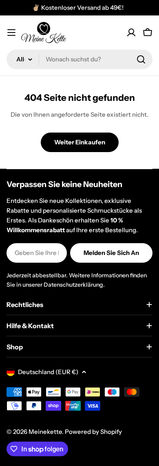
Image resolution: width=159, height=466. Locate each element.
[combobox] (79, 59)
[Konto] (131, 32)
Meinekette (45, 432)
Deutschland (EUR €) (48, 372)
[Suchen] (141, 59)
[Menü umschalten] (11, 32)
